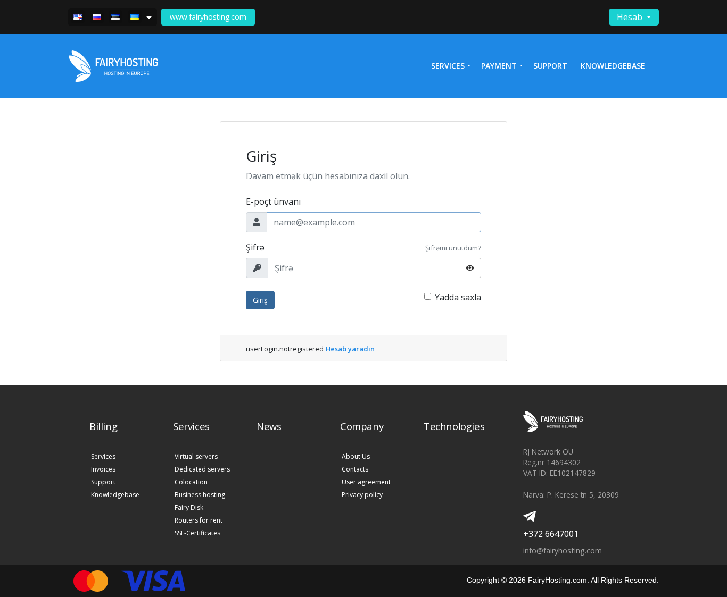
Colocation (191, 481)
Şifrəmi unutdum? (453, 248)
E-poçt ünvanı (273, 201)
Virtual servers (196, 456)
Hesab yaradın (350, 349)
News (269, 426)
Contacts (355, 469)
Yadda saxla (458, 297)
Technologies (454, 426)
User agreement (366, 481)
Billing (103, 426)
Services (103, 456)
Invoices (103, 469)
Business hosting (200, 494)
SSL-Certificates (197, 532)
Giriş (260, 300)
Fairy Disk (189, 507)
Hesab (631, 17)
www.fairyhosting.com (208, 17)
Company (361, 426)
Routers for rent (198, 520)
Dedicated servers (202, 469)
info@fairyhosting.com (562, 550)
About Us (356, 456)
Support (550, 66)
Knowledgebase (613, 66)
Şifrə (255, 247)
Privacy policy (362, 494)
